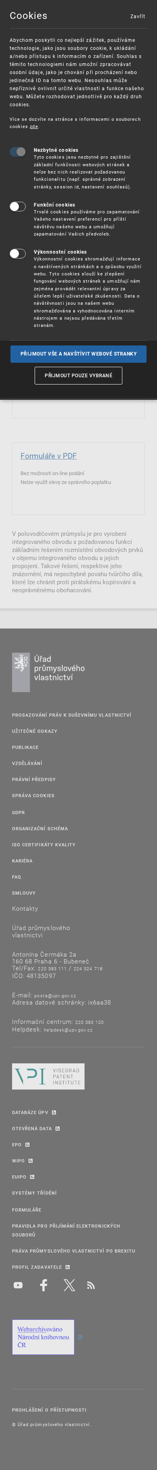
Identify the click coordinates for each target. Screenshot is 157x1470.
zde (34, 126)
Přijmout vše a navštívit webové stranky (79, 354)
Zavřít (137, 16)
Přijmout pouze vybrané (78, 375)
